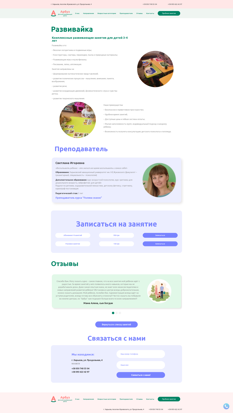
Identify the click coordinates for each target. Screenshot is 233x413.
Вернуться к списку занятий (116, 324)
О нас (77, 13)
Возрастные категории (107, 13)
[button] (113, 313)
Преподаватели (126, 13)
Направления (88, 13)
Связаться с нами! (140, 375)
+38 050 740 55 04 (150, 4)
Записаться (160, 235)
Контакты (150, 13)
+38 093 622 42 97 (175, 4)
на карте (76, 363)
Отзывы (139, 13)
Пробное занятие (169, 13)
